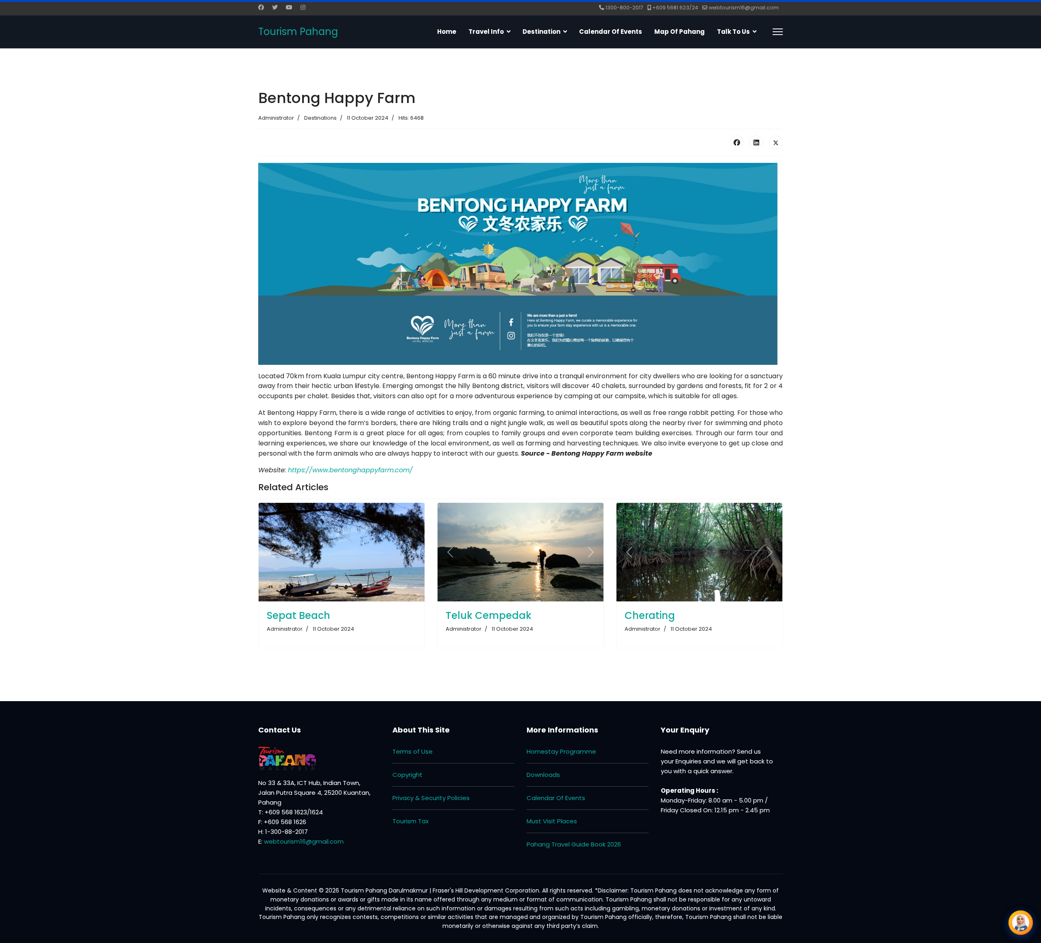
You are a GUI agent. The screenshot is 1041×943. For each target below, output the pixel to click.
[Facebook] (261, 7)
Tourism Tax (410, 821)
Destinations (320, 118)
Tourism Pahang (298, 32)
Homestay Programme (561, 751)
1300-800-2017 (624, 7)
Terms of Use (412, 751)
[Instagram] (303, 7)
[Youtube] (289, 7)
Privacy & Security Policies (431, 798)
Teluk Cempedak (488, 615)
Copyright (407, 774)
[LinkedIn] (756, 142)
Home (446, 31)
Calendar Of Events (556, 798)
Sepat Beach (298, 615)
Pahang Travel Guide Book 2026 (574, 844)
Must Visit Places (552, 821)
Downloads (543, 774)
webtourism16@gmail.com (744, 7)
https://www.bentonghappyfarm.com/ (350, 470)
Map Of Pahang (679, 31)
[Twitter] (275, 7)
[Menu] (778, 31)
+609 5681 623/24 (675, 7)
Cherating (650, 615)
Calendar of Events (610, 31)
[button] (1020, 922)
